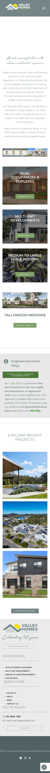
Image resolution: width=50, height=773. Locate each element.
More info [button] (23, 196)
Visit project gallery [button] (25, 611)
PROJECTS (11, 693)
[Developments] (20, 628)
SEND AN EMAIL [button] (25, 728)
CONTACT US (12, 704)
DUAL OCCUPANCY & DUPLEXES (18, 667)
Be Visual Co (45, 751)
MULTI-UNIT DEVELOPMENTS (17, 671)
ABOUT (10, 696)
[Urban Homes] (25, 300)
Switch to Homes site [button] (18, 646)
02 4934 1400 (13, 716)
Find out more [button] (23, 325)
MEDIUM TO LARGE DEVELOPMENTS (20, 674)
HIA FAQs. (35, 411)
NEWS (9, 700)
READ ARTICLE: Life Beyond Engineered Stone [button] (22, 374)
